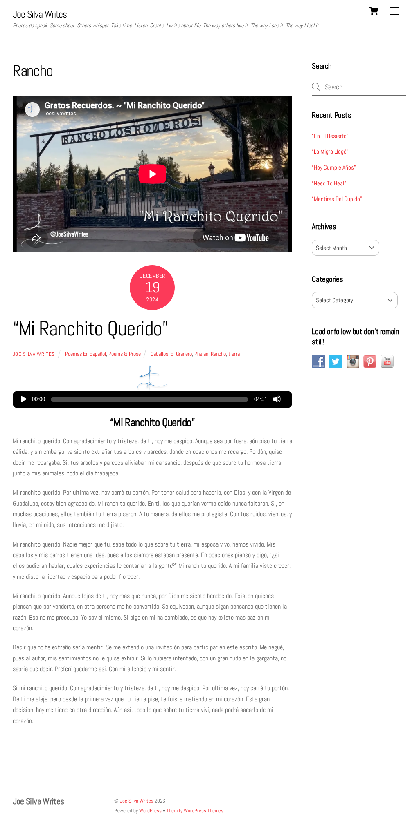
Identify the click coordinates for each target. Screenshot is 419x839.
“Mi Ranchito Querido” (90, 328)
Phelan (201, 353)
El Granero (181, 353)
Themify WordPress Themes (195, 810)
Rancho (218, 353)
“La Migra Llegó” (330, 151)
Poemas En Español (85, 353)
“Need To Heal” (329, 183)
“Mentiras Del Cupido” (337, 199)
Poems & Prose (124, 353)
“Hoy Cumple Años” (334, 167)
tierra (234, 353)
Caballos (159, 353)
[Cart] (373, 11)
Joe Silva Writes (34, 353)
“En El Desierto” (330, 136)
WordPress (150, 810)
